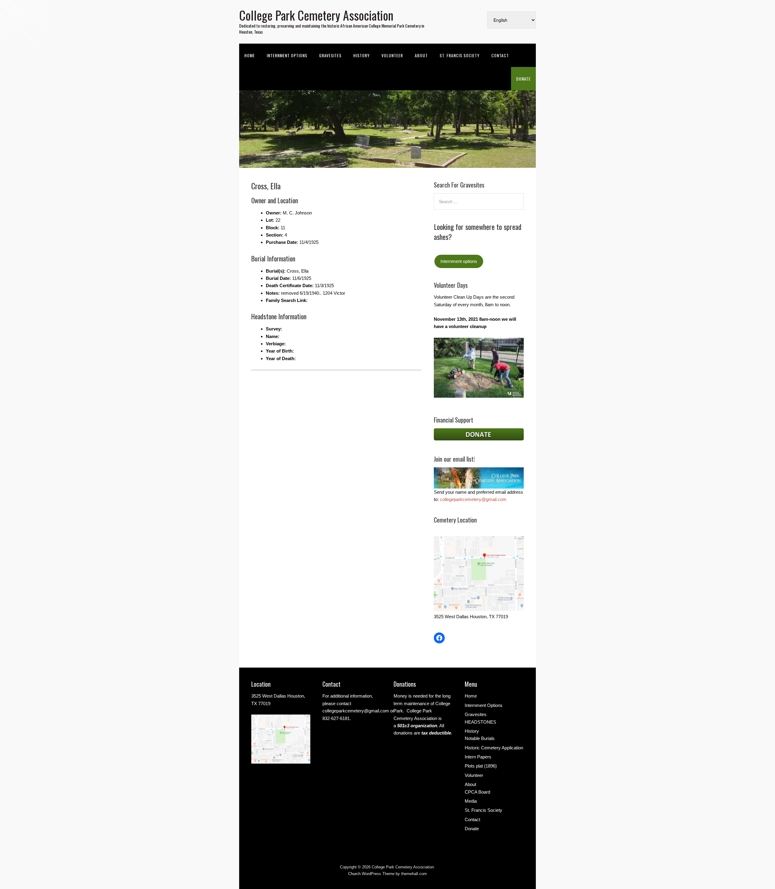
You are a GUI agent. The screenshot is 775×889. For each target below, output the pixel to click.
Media (471, 801)
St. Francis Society (460, 55)
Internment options (458, 261)
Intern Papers (478, 756)
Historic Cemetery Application (494, 747)
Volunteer (392, 55)
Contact (500, 55)
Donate (523, 78)
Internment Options (287, 55)
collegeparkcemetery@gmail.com (473, 499)
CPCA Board (477, 791)
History (361, 55)
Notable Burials (480, 738)
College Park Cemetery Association (316, 15)
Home (249, 55)
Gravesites (330, 55)
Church (354, 873)
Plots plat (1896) (481, 765)
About (421, 55)
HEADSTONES (480, 722)
